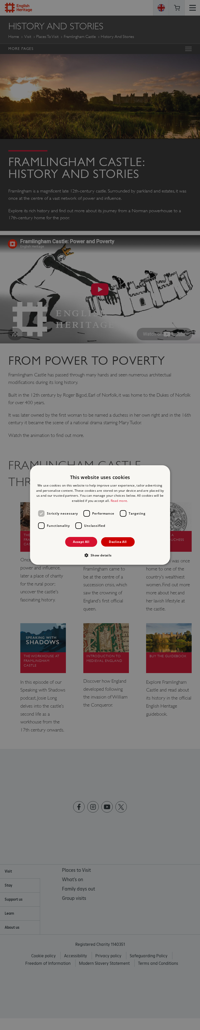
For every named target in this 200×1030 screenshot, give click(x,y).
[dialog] (100, 515)
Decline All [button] (118, 542)
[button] (99, 555)
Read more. (119, 501)
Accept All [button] (81, 542)
